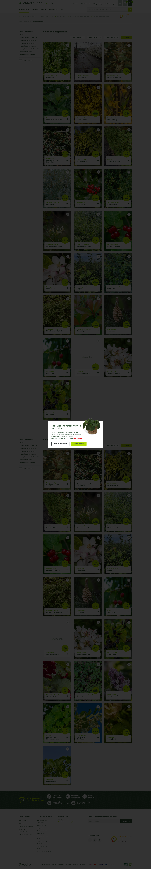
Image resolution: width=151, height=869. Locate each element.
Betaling (21, 823)
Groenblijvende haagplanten (42, 822)
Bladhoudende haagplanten (41, 827)
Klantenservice (86, 4)
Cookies (82, 864)
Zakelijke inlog (97, 4)
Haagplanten (23, 9)
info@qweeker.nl (63, 820)
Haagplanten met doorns (42, 847)
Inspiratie (34, 9)
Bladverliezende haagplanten (42, 832)
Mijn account (23, 820)
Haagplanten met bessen (42, 837)
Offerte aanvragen (110, 4)
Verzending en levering (26, 826)
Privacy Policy (75, 864)
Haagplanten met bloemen (42, 842)
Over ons (76, 4)
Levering (43, 9)
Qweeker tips (53, 9)
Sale (61, 9)
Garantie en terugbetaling (23, 830)
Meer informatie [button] (77, 438)
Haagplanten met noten (44, 851)
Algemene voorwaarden (64, 864)
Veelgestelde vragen (25, 834)
